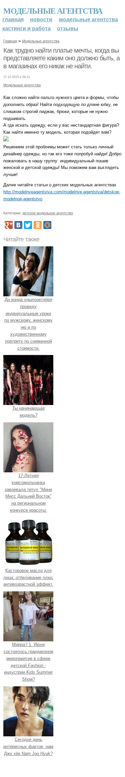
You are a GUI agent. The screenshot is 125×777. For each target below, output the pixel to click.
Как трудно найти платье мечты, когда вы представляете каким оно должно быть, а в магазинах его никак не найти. (61, 58)
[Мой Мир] (47, 225)
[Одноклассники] (38, 225)
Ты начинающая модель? (28, 412)
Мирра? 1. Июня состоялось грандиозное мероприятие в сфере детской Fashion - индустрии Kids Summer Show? (28, 662)
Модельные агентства (52, 10)
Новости (41, 19)
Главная (13, 19)
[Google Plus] (9, 225)
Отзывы (67, 28)
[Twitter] (28, 225)
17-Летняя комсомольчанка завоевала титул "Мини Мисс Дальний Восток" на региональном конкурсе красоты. (28, 493)
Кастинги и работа (26, 28)
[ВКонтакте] (18, 225)
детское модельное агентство (47, 213)
